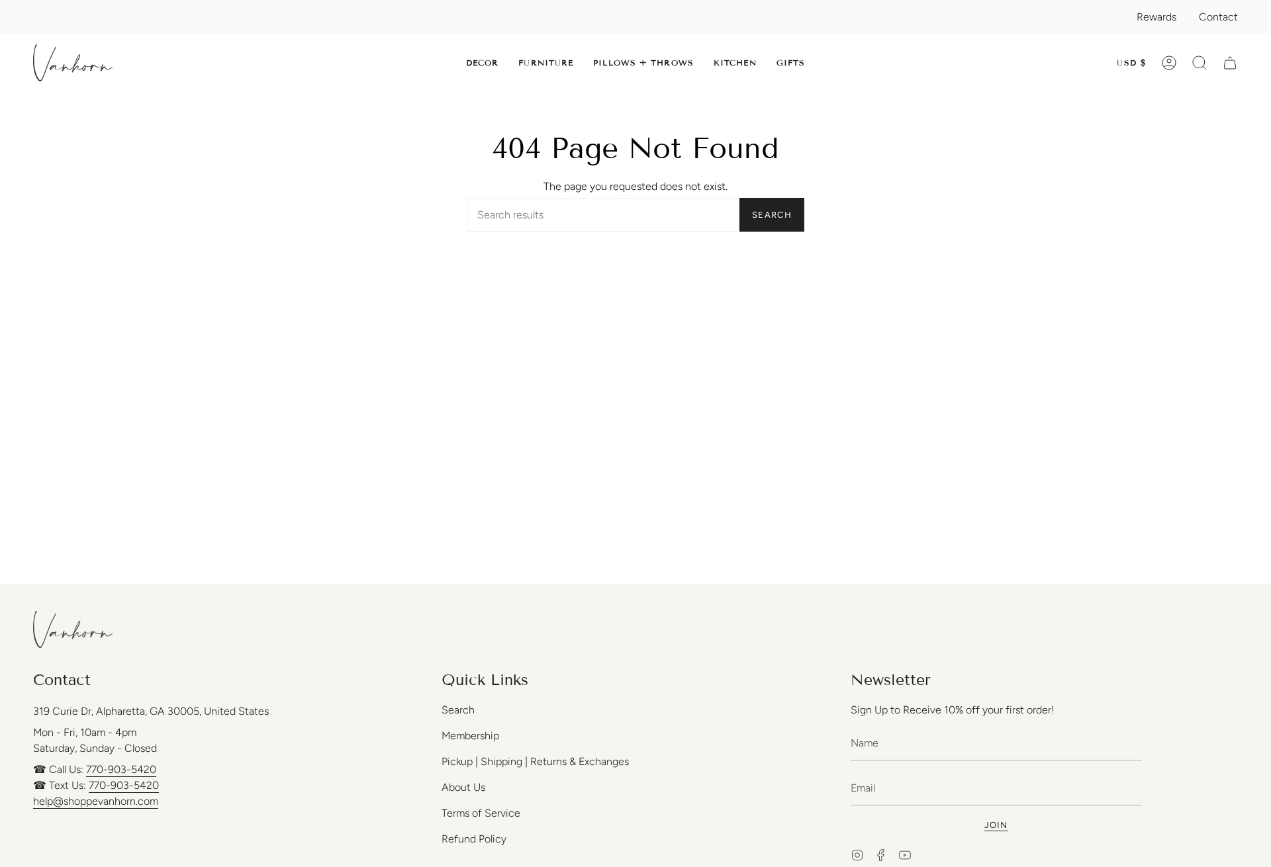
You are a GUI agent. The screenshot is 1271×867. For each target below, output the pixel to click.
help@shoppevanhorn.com (95, 801)
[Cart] (1230, 62)
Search (772, 215)
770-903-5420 (121, 769)
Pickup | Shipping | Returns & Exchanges (535, 761)
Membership (470, 735)
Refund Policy (474, 839)
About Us (463, 787)
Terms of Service (481, 813)
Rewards (1156, 17)
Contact (1218, 17)
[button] (482, 62)
